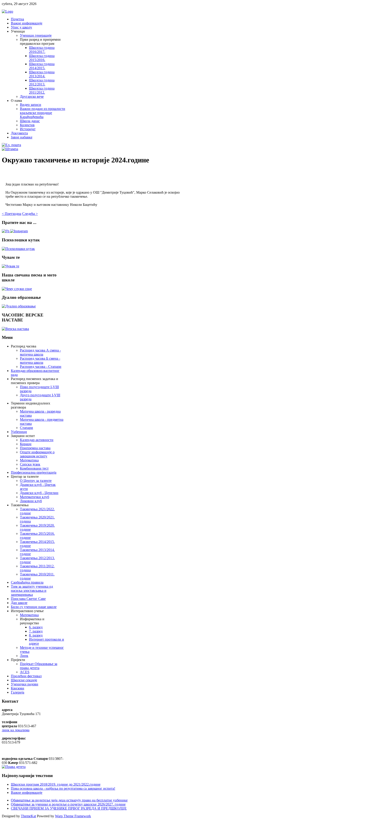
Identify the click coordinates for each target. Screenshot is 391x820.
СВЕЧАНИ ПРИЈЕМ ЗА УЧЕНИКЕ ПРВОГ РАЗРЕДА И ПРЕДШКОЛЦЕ (69, 808)
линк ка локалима (15, 730)
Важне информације (26, 792)
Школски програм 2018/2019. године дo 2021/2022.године (55, 784)
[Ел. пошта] (11, 145)
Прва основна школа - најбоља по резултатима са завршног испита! (63, 788)
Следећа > (30, 214)
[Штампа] (10, 149)
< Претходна (11, 214)
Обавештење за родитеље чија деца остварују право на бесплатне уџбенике (69, 800)
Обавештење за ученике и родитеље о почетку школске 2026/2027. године (68, 804)
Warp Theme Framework (73, 816)
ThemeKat (28, 816)
